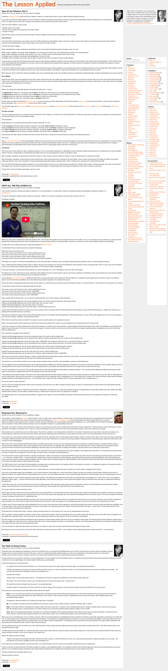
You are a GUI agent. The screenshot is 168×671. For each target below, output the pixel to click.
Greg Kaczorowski (155, 83)
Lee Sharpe (153, 94)
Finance (130, 85)
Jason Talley (132, 192)
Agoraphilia (131, 148)
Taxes (130, 127)
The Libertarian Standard (136, 201)
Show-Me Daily (132, 225)
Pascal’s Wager (46, 245)
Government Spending (135, 94)
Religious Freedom (134, 121)
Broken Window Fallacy (18, 278)
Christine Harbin (154, 78)
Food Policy (131, 87)
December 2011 (154, 123)
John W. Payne (154, 89)
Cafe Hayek (131, 157)
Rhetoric (130, 123)
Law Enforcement (133, 105)
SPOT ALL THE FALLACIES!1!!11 (17, 186)
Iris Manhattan (153, 85)
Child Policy (131, 69)
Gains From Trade (133, 92)
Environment (13, 401)
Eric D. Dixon (153, 82)
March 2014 (153, 110)
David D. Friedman (134, 165)
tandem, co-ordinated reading (61, 420)
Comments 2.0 (155, 62)
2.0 (152, 60)
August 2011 (153, 128)
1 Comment (12, 403)
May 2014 (152, 108)
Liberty (130, 203)
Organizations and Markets (136, 221)
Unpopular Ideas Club (135, 238)
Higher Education (133, 98)
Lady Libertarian (133, 196)
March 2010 (153, 156)
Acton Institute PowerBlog (136, 145)
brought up (24, 418)
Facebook (152, 66)
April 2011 (152, 132)
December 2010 (154, 139)
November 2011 (154, 125)
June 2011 (152, 130)
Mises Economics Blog (135, 216)
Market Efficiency (133, 109)
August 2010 (153, 147)
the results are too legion (13, 141)
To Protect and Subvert (156, 214)
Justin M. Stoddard (155, 92)
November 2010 (154, 141)
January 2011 (153, 138)
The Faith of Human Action (14, 546)
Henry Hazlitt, (140, 24)
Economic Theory (15, 534)
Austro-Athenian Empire (135, 152)
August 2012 (153, 119)
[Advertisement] (157, 270)
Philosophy (24, 534)
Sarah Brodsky (154, 98)
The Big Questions (133, 156)
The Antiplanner (133, 150)
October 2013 (153, 112)
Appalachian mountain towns (39, 106)
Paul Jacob (152, 96)
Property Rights (133, 116)
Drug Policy (131, 74)
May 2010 (152, 152)
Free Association (133, 181)
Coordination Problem (135, 163)
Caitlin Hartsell (154, 76)
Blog (129, 67)
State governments (31, 101)
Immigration (131, 100)
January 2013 (153, 116)
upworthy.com (6, 193)
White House (87, 106)
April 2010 (152, 154)
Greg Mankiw (132, 210)
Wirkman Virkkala (154, 102)
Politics (130, 114)
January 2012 (153, 121)
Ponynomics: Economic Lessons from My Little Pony (156, 188)
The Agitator (131, 146)
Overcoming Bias (133, 223)
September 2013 (154, 114)
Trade (130, 131)
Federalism (131, 83)
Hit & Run (131, 187)
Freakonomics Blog (134, 179)
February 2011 (153, 136)
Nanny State (132, 110)
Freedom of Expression (135, 90)
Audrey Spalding (154, 72)
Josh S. (151, 91)
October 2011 (153, 127)
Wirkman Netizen (133, 241)
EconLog (131, 170)
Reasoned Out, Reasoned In (14, 413)
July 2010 (152, 149)
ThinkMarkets (132, 230)
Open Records (132, 219)
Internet (130, 101)
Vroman (151, 100)
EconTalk (131, 176)
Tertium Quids (132, 229)
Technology (131, 129)
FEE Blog (131, 177)
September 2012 (154, 118)
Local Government (133, 107)
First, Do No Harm (154, 201)
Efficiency (131, 79)
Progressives (82, 101)
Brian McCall (153, 74)
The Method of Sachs (156, 216)
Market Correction (133, 214)
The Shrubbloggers (134, 227)
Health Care (132, 96)
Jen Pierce (152, 87)
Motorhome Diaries (134, 218)
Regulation (131, 120)
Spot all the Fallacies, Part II (14, 11)
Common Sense (133, 161)
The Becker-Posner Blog (135, 154)
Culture (130, 72)
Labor (130, 103)
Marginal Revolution (134, 212)
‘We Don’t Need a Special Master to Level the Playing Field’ (157, 230)
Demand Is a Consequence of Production (154, 197)
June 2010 (152, 150)
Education (131, 78)
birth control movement (62, 106)
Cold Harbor (21, 106)
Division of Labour (133, 168)
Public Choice (132, 118)
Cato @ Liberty (132, 159)
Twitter (151, 64)
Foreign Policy (132, 89)
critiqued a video (14, 16)
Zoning (130, 138)
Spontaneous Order (134, 125)
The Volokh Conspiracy (135, 239)
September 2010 (154, 145)
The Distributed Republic (135, 167)
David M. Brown (154, 80)
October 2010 (153, 143)
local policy (98, 106)
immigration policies (23, 103)
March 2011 (153, 134)
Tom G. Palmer (132, 232)
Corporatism (132, 70)
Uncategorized (14, 174)
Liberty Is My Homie (134, 205)
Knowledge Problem (134, 194)
